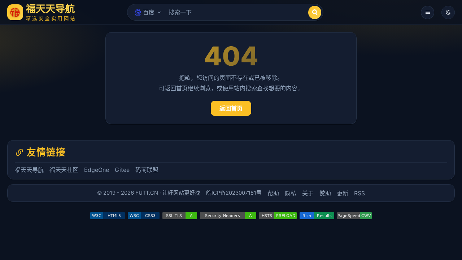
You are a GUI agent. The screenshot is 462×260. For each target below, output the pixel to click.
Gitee (122, 169)
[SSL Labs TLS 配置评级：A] (179, 215)
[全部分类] (427, 12)
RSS (359, 193)
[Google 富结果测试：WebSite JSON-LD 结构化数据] (317, 215)
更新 (342, 193)
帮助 (273, 193)
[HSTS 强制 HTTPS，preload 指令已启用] (278, 215)
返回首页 (231, 108)
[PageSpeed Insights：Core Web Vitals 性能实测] (354, 215)
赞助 (325, 193)
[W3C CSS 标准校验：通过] (144, 215)
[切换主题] (448, 12)
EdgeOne (96, 169)
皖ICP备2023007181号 (234, 193)
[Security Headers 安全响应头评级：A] (228, 215)
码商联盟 (146, 169)
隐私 (290, 193)
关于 (308, 193)
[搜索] (315, 12)
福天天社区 (63, 169)
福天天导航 (29, 169)
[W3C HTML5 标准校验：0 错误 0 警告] (107, 215)
